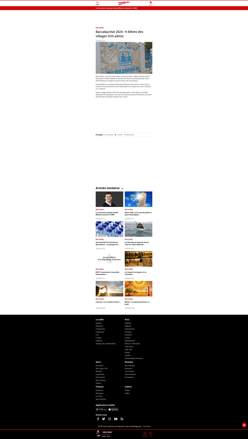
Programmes (100, 329)
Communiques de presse (134, 358)
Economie (128, 335)
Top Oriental (129, 371)
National (100, 28)
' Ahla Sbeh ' (107, 432)
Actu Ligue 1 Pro (102, 368)
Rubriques (99, 393)
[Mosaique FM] (124, 3)
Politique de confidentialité (105, 344)
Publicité (99, 341)
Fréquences (100, 332)
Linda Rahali (106, 434)
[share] (244, 425)
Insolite (127, 355)
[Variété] (98, 433)
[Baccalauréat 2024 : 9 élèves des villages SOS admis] (124, 58)
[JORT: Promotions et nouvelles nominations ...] (109, 259)
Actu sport (99, 365)
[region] (124, 17)
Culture (127, 338)
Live (97, 335)
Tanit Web (146, 426)
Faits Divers (129, 347)
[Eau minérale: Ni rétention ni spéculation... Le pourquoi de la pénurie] (109, 229)
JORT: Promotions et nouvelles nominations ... (107, 273)
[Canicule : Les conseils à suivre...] (109, 288)
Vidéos (127, 393)
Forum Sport (100, 377)
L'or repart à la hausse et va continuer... (135, 273)
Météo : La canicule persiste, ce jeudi (137, 303)
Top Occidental (130, 374)
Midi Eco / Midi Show (132, 344)
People (127, 352)
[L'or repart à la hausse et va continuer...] (138, 259)
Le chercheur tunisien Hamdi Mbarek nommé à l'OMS (116, 8)
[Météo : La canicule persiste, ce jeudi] (138, 288)
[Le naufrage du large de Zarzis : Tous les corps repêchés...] (138, 229)
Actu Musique (130, 365)
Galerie (98, 383)
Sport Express (101, 380)
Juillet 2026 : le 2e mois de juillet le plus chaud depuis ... (138, 213)
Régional (128, 326)
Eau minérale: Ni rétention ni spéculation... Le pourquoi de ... (108, 243)
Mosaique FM (130, 341)
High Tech (128, 349)
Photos (127, 390)
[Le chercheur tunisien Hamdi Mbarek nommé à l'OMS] (109, 199)
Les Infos (99, 396)
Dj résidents (129, 377)
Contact (98, 338)
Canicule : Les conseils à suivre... (108, 302)
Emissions (99, 326)
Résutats (99, 371)
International (130, 329)
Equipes (99, 323)
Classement (100, 374)
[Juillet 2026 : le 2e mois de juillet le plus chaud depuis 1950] (138, 199)
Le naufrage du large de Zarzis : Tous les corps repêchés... (137, 243)
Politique (128, 332)
